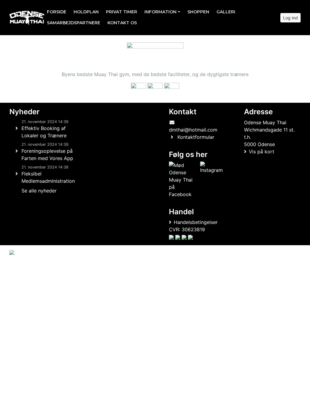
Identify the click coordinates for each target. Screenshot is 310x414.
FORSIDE (56, 12)
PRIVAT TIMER (121, 12)
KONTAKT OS (122, 22)
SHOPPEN (198, 12)
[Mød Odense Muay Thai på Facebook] (183, 180)
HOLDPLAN (86, 12)
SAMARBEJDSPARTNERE (73, 22)
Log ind (290, 17)
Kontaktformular (195, 137)
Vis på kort (261, 152)
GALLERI (225, 12)
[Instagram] (211, 180)
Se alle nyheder (39, 191)
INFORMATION (160, 12)
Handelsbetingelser (196, 222)
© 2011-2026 (21, 268)
